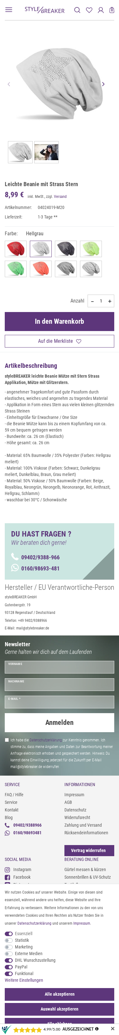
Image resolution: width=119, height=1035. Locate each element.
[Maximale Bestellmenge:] (110, 301)
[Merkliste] (89, 10)
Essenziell (23, 933)
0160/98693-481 (40, 568)
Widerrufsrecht (77, 817)
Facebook (21, 877)
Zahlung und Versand (83, 825)
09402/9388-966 (40, 557)
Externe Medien (29, 953)
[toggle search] (77, 10)
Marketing (24, 946)
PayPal (21, 966)
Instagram (22, 869)
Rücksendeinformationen (86, 832)
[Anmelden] (101, 10)
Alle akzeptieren (60, 994)
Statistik (22, 940)
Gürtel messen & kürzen (85, 869)
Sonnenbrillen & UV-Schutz (87, 877)
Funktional (24, 973)
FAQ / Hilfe (14, 794)
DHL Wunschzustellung (35, 960)
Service (11, 802)
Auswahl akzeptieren (59, 1009)
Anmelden (59, 722)
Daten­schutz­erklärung (34, 923)
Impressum (74, 794)
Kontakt (11, 809)
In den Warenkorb (59, 321)
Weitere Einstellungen (24, 980)
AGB (68, 802)
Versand (60, 196)
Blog (9, 817)
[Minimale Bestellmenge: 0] (92, 301)
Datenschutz (75, 809)
